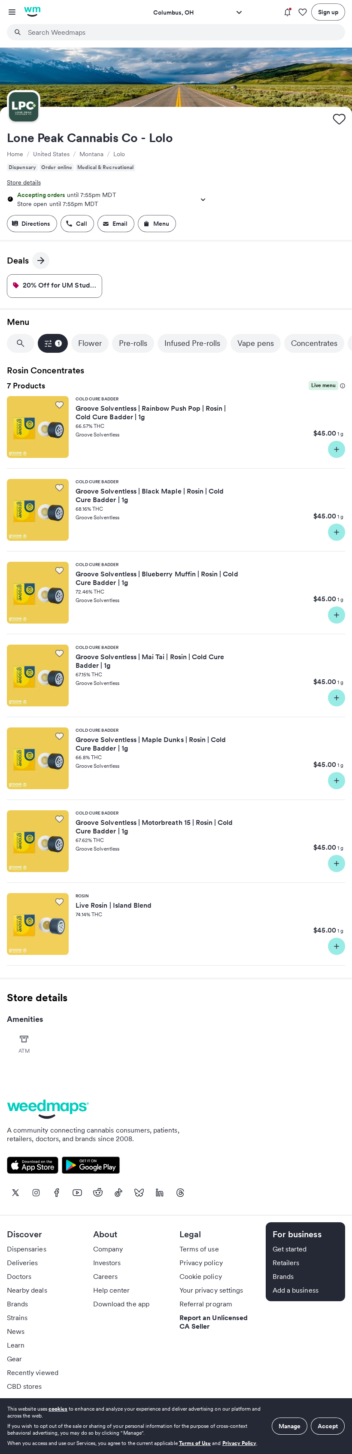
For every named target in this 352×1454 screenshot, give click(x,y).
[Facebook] (56, 1192)
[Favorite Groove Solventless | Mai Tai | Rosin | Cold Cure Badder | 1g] (59, 653)
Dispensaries (26, 1249)
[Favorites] (302, 12)
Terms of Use (195, 1443)
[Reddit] (97, 1192)
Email (119, 223)
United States (51, 154)
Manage (289, 1426)
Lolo (119, 154)
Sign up (328, 12)
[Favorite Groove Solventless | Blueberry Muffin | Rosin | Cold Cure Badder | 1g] (59, 570)
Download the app (121, 1304)
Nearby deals (27, 1290)
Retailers (286, 1262)
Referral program (205, 1304)
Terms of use (199, 1249)
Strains (17, 1317)
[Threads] (180, 1192)
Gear (14, 1358)
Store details (24, 182)
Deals (22, 262)
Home (15, 154)
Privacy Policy (239, 1443)
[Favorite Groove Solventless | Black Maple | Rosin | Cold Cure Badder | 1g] (59, 487)
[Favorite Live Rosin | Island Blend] (59, 902)
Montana (91, 154)
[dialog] (176, 1426)
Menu (161, 223)
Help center (111, 1290)
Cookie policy (200, 1276)
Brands (17, 1304)
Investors (107, 1262)
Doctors (19, 1276)
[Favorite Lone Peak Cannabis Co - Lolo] (339, 118)
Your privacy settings (211, 1290)
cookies (58, 1409)
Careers (105, 1276)
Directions (35, 223)
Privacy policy (201, 1262)
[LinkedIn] (159, 1192)
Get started (290, 1249)
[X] (15, 1192)
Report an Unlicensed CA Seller (213, 1321)
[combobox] (181, 32)
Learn (15, 1345)
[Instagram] (36, 1192)
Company (108, 1249)
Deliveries (22, 1262)
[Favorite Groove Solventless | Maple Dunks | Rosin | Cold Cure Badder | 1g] (59, 736)
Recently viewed (32, 1372)
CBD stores (24, 1386)
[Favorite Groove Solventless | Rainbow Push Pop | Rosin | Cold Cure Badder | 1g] (59, 405)
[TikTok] (118, 1192)
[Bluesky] (139, 1192)
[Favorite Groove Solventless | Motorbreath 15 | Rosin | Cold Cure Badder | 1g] (59, 819)
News (15, 1331)
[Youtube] (77, 1192)
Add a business (296, 1290)
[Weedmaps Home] (32, 12)
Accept (328, 1426)
